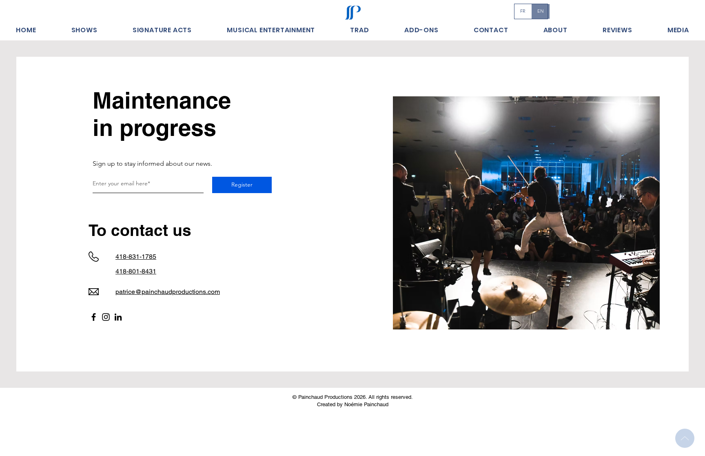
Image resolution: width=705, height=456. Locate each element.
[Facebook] (94, 317)
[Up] (684, 438)
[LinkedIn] (118, 317)
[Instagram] (106, 317)
